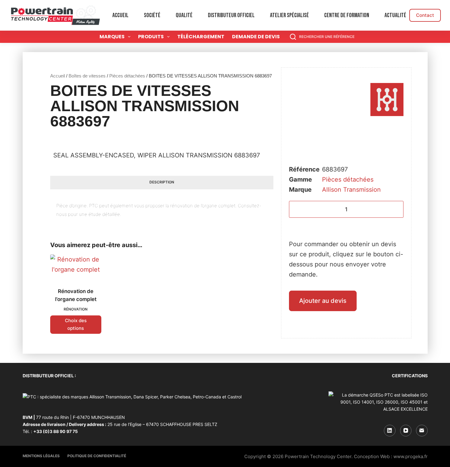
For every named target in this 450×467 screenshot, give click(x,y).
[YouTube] (406, 430)
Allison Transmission (351, 189)
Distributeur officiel (231, 15)
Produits (151, 36)
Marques (112, 36)
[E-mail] (422, 430)
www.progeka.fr (410, 456)
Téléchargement (200, 36)
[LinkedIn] (390, 430)
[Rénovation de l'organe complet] (75, 267)
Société (152, 15)
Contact (425, 15)
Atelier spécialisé (289, 15)
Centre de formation (346, 15)
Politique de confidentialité (96, 456)
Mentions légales (41, 456)
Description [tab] (161, 182)
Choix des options (76, 324)
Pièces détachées (127, 75)
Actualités (396, 15)
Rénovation (76, 309)
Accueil (120, 15)
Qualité (184, 15)
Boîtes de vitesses (87, 75)
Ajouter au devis (323, 300)
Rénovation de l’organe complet (75, 295)
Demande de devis (256, 36)
